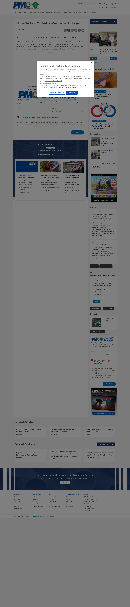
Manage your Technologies (57, 92)
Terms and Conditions (53, 81)
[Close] (92, 63)
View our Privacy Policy (67, 87)
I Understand (71, 92)
